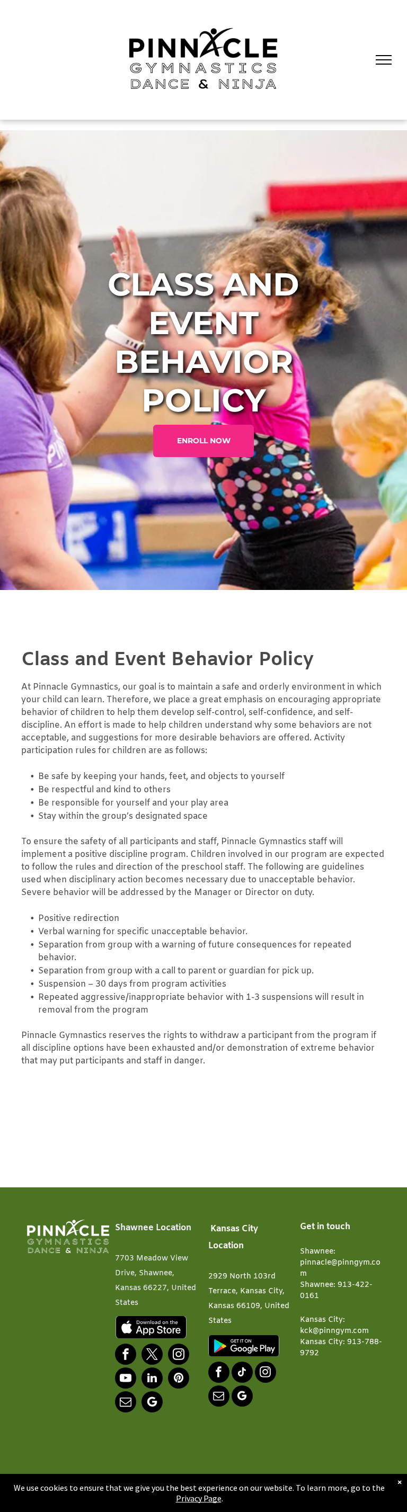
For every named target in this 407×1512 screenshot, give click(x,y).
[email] (125, 1403)
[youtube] (125, 1379)
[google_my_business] (152, 1403)
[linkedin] (152, 1379)
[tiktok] (242, 1373)
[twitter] (152, 1355)
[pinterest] (178, 1379)
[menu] (383, 60)
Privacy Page (199, 1498)
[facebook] (125, 1355)
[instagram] (178, 1355)
